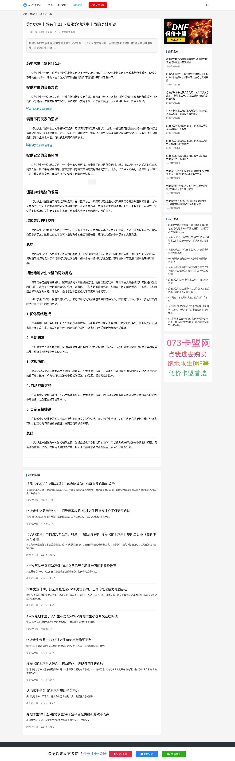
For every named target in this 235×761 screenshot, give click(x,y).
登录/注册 (121, 754)
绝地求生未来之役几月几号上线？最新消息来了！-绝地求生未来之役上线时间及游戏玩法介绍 (187, 95)
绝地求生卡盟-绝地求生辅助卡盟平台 (52, 691)
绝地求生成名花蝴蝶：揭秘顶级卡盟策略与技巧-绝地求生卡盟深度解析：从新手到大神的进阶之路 (188, 228)
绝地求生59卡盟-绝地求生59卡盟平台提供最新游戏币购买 (67, 714)
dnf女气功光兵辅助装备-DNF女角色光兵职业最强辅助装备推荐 (71, 566)
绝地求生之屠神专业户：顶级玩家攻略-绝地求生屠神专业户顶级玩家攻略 (78, 511)
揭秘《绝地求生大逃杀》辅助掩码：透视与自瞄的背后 (64, 664)
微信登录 (175, 754)
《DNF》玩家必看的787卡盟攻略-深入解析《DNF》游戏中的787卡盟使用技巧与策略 (188, 309)
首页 (50, 5)
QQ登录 (148, 754)
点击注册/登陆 (95, 754)
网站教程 (77, 5)
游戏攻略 (61, 5)
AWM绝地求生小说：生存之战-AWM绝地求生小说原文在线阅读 (72, 616)
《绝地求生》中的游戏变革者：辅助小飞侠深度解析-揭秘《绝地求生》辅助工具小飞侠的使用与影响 (91, 537)
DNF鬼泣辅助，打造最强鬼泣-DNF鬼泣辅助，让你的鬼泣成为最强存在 (76, 589)
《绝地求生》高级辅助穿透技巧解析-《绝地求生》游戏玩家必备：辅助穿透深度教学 (188, 240)
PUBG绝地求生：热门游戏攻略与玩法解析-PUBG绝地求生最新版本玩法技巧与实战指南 (187, 77)
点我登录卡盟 (97, 5)
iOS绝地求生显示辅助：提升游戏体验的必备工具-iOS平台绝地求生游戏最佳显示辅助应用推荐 (188, 321)
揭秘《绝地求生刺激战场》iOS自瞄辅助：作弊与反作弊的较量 (70, 484)
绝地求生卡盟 (68, 32)
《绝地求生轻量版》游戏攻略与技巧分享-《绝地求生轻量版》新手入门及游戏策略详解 (188, 270)
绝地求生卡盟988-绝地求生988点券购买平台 (58, 640)
